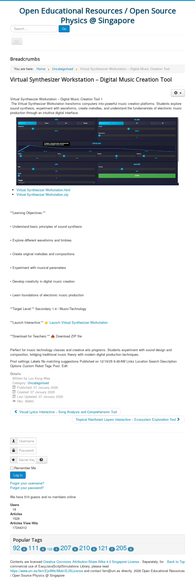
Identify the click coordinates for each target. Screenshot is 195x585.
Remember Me (25, 468)
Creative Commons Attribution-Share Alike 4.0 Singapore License (91, 561)
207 (65, 547)
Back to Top (176, 561)
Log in (17, 475)
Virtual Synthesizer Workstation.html (43, 189)
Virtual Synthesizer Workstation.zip (42, 194)
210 (84, 547)
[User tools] (178, 93)
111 (33, 547)
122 (49, 548)
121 (103, 547)
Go (64, 28)
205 (121, 547)
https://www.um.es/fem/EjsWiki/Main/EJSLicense (46, 570)
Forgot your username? (27, 483)
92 (16, 547)
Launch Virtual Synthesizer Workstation (79, 322)
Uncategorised (38, 382)
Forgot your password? (27, 487)
